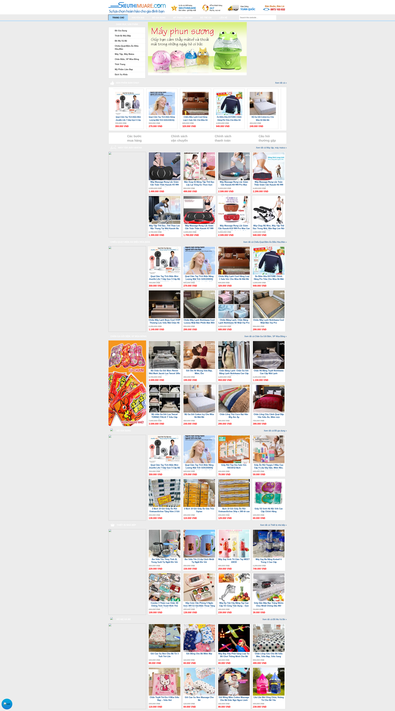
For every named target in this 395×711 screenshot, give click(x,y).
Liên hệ (223, 18)
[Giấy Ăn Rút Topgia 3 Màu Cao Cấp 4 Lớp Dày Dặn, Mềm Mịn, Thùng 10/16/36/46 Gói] (269, 462)
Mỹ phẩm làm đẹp (183, 18)
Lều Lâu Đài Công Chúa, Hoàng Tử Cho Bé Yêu (269, 698)
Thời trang (120, 64)
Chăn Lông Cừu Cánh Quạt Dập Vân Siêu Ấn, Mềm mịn (269, 415)
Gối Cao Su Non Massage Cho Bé (199, 698)
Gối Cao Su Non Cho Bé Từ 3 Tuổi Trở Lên (165, 655)
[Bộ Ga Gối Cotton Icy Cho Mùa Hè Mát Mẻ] (228, 102)
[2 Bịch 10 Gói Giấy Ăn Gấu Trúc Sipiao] (199, 506)
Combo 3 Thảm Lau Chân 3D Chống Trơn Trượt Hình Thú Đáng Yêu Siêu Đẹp (164, 605)
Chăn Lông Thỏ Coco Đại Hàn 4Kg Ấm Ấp (234, 415)
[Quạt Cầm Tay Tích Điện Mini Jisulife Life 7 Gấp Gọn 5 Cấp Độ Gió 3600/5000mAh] (164, 274)
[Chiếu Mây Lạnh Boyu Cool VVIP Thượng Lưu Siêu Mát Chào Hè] (262, 102)
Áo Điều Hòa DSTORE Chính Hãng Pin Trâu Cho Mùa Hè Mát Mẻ (194, 119)
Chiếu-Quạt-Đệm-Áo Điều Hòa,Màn (127, 47)
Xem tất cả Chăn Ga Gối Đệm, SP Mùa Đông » (265, 336)
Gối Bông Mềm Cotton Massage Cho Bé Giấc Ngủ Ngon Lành (234, 698)
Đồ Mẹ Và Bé (121, 41)
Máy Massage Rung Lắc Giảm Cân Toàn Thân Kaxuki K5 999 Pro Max (164, 184)
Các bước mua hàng (134, 138)
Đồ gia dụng (159, 18)
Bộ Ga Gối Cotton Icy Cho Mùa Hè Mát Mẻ (228, 118)
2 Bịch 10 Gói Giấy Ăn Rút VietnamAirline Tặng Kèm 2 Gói (164, 510)
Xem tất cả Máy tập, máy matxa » (271, 148)
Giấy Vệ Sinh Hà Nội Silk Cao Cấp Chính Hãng (269, 510)
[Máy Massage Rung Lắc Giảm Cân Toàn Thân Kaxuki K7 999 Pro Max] (199, 223)
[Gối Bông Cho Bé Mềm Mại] (199, 651)
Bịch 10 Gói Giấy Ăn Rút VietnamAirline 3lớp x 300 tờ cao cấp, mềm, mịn (234, 511)
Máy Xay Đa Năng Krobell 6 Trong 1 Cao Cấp (269, 560)
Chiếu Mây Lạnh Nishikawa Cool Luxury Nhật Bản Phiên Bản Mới (199, 321)
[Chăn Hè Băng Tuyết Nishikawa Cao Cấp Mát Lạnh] (269, 368)
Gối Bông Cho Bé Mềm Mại (199, 653)
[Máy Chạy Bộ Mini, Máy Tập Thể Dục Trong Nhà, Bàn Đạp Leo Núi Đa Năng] (269, 223)
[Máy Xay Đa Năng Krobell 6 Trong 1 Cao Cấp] (269, 557)
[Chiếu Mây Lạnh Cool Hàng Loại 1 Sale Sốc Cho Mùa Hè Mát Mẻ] (161, 102)
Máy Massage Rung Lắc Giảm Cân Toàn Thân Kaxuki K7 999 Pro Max (199, 227)
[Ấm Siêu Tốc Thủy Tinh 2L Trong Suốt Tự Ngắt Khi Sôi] (164, 557)
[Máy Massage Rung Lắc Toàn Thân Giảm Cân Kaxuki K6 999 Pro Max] (269, 179)
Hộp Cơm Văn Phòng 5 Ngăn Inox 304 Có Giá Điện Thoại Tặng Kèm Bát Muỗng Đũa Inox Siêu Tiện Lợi (199, 605)
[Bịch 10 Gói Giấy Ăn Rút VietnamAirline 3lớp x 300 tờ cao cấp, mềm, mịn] (234, 506)
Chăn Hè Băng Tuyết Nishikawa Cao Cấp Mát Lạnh (268, 372)
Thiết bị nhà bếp (123, 36)
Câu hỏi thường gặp (267, 138)
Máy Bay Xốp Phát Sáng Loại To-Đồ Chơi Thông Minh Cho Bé (234, 655)
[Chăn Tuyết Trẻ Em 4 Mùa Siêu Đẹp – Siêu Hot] (164, 695)
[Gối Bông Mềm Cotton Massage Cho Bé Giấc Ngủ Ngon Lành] (234, 695)
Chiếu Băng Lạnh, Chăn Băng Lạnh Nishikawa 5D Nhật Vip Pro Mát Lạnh (233, 322)
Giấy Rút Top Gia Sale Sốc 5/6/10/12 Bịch (234, 466)
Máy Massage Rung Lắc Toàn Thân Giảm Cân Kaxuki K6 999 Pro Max (268, 184)
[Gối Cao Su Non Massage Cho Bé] (199, 695)
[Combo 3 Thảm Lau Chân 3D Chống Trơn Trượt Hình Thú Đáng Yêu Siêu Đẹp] (164, 600)
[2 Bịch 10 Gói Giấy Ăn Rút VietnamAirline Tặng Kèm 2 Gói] (164, 506)
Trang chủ (118, 18)
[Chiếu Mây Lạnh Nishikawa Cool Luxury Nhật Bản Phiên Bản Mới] (199, 317)
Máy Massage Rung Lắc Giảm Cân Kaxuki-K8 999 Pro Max (234, 183)
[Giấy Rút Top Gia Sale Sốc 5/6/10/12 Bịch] (234, 462)
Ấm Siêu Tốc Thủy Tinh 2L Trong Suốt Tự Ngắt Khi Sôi (164, 560)
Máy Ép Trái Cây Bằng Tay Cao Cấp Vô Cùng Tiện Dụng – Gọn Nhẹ (234, 605)
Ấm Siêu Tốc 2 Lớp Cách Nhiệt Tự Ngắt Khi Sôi (199, 560)
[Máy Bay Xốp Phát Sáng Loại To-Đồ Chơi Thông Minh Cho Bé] (234, 651)
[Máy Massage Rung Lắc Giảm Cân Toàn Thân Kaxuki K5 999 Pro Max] (164, 179)
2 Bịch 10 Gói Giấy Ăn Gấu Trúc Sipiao (199, 510)
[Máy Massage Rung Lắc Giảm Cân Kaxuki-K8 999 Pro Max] (234, 179)
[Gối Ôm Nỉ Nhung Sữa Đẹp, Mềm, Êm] (199, 368)
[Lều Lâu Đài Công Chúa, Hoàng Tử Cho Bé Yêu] (269, 695)
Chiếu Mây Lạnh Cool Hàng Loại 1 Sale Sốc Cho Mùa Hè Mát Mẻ (161, 119)
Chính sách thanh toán (223, 138)
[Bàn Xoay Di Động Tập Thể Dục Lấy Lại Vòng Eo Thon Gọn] (199, 179)
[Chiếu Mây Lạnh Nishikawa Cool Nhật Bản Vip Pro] (269, 317)
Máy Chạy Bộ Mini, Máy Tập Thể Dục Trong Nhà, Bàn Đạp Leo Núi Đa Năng (268, 227)
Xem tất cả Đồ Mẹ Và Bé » (274, 619)
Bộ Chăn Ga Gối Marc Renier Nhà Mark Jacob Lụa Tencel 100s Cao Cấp (164, 372)
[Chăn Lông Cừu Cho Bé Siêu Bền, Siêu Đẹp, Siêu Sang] (269, 651)
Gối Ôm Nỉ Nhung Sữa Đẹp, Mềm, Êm (199, 372)
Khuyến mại (138, 18)
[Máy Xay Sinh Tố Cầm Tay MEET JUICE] (234, 557)
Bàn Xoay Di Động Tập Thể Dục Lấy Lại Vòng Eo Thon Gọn (199, 183)
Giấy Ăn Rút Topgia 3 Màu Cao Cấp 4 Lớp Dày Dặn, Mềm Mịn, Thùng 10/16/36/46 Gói (268, 467)
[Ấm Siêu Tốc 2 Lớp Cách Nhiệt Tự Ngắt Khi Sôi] (199, 557)
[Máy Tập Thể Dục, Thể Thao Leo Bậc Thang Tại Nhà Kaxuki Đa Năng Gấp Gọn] (164, 223)
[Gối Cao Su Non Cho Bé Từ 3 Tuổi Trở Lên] (164, 651)
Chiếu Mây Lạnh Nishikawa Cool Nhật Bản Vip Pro (268, 321)
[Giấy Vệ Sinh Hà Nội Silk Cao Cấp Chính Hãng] (269, 506)
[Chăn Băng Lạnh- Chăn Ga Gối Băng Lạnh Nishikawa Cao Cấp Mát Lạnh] (234, 368)
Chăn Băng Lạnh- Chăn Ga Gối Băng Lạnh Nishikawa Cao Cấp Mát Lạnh (234, 372)
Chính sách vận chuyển (179, 138)
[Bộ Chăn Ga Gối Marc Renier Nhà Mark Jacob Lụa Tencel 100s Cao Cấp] (164, 368)
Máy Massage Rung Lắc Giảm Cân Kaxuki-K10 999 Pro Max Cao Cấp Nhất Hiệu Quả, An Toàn (234, 227)
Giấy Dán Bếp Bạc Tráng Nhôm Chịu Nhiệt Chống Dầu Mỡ (268, 604)
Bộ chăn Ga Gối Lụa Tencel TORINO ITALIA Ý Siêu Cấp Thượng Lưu (165, 416)
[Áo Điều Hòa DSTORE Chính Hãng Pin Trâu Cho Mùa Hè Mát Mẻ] (194, 102)
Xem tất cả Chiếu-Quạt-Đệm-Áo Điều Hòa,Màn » (265, 242)
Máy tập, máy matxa (124, 54)
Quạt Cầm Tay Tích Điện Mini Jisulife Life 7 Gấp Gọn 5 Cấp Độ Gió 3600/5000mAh (164, 278)
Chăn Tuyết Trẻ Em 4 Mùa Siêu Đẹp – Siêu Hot (164, 698)
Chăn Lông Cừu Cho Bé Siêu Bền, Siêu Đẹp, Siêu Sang (269, 655)
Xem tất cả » (281, 83)
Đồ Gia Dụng (121, 30)
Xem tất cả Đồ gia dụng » (275, 431)
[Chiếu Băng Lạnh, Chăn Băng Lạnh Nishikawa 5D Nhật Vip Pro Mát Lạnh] (234, 317)
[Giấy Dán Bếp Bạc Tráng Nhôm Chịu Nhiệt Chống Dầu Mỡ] (269, 600)
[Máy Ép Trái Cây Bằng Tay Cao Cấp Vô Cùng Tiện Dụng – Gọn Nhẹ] (234, 600)
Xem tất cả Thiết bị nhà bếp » (273, 525)
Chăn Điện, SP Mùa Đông (127, 59)
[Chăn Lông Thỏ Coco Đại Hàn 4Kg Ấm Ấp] (234, 412)
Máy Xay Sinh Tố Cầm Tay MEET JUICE (234, 560)
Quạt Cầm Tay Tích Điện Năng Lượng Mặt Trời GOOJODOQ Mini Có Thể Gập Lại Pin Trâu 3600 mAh (127, 119)
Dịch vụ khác (121, 74)
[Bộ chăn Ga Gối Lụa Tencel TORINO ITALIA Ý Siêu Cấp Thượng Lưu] (164, 412)
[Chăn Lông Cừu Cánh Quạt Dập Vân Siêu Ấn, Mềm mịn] (269, 412)
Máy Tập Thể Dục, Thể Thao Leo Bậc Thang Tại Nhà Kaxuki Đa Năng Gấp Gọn (164, 227)
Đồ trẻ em (206, 18)
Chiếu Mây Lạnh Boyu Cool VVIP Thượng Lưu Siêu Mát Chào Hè (262, 119)
